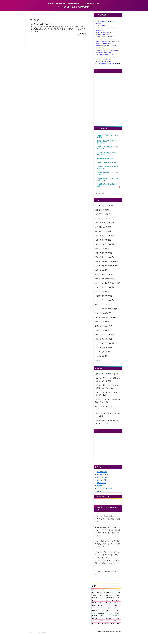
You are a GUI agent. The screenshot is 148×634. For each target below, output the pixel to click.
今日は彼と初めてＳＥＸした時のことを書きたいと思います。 (107, 386)
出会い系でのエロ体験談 (103, 253)
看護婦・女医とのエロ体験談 (105, 279)
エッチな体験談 (102, 472)
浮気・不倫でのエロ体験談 (104, 257)
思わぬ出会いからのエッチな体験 (106, 374)
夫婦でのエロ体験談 (102, 248)
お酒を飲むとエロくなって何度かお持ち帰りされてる (107, 393)
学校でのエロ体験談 (102, 291)
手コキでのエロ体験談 (103, 313)
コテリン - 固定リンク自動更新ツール (118, 63)
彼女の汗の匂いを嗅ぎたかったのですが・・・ (107, 408)
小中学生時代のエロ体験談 (104, 205)
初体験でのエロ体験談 (103, 218)
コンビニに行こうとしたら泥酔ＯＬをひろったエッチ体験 (107, 379)
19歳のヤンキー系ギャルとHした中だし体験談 (107, 415)
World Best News (102, 474)
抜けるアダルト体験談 (104, 488)
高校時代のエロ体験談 (103, 210)
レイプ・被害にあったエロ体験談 (106, 317)
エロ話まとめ (101, 483)
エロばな (100, 491)
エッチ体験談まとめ (103, 480)
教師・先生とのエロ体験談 (104, 274)
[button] (120, 193)
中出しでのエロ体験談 (103, 304)
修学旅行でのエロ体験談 (103, 296)
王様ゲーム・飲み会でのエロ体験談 (107, 283)
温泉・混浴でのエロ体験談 (104, 334)
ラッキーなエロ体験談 (103, 352)
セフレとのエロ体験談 (103, 240)
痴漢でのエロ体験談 (102, 322)
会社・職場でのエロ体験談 (104, 300)
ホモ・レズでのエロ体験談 (104, 343)
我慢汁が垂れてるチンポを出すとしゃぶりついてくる (107, 422)
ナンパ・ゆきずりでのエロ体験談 (106, 266)
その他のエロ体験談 (102, 356)
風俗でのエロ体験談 (102, 330)
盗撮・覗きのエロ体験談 (103, 339)
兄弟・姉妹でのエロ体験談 (104, 223)
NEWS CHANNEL (103, 477)
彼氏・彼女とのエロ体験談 (104, 244)
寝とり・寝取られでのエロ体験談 (106, 261)
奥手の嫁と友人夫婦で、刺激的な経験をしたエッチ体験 (107, 400)
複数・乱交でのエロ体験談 (104, 287)
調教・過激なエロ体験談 (103, 326)
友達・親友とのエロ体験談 (104, 235)
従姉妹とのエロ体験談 (103, 231)
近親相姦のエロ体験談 (103, 227)
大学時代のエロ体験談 (103, 214)
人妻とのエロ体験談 (102, 270)
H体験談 (99, 485)
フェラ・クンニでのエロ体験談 (106, 309)
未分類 (97, 360)
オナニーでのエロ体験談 (103, 347)
